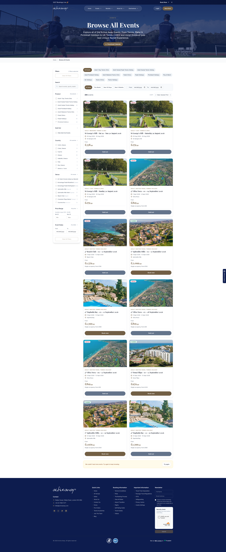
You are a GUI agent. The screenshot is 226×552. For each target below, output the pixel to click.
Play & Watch (167, 75)
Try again (166, 464)
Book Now (168, 8)
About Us (119, 8)
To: (148, 87)
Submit (164, 531)
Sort (151, 95)
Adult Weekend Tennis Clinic (111, 75)
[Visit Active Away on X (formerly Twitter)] (62, 510)
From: (130, 87)
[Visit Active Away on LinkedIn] (66, 510)
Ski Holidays (88, 80)
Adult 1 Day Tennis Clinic (101, 70)
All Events (87, 70)
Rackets (108, 8)
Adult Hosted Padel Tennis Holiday (123, 70)
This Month (97, 87)
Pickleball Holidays (153, 75)
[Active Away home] (60, 8)
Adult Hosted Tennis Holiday (145, 70)
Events (97, 8)
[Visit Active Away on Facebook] (54, 510)
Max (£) (69, 214)
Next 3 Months (119, 87)
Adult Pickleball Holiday (92, 75)
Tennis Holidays (113, 80)
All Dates (88, 87)
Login (157, 8)
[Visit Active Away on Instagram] (58, 510)
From (56, 228)
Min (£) (57, 214)
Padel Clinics (127, 75)
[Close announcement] (172, 2)
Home (89, 8)
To (67, 228)
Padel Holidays (139, 75)
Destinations (132, 8)
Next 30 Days (108, 87)
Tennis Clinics (100, 80)
